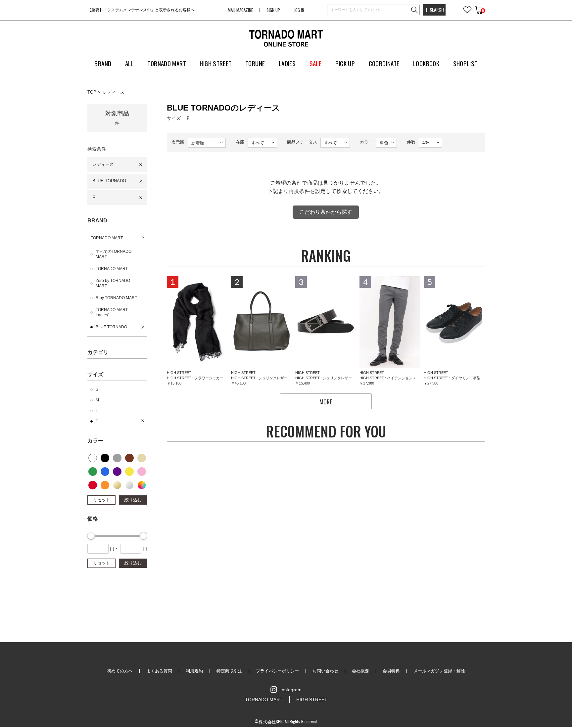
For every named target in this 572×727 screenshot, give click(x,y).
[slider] (91, 536)
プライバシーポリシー (277, 670)
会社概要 (360, 670)
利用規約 (194, 670)
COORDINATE (384, 63)
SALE (316, 63)
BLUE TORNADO (109, 180)
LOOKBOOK (426, 63)
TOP (91, 92)
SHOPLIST (465, 63)
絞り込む (133, 499)
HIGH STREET (311, 699)
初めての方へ (120, 670)
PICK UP (345, 63)
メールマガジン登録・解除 (439, 670)
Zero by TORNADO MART (113, 283)
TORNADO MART (107, 238)
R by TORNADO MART (116, 297)
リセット (101, 499)
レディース (113, 92)
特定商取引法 (229, 670)
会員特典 (391, 670)
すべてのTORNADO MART (113, 254)
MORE (325, 401)
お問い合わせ (325, 670)
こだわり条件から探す (325, 212)
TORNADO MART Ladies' (112, 312)
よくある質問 (159, 670)
